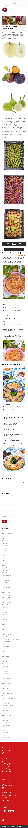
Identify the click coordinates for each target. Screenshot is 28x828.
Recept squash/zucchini (7, 705)
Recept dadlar (5, 560)
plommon (14, 406)
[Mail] (19, 1)
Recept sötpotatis (6, 713)
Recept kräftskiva (6, 609)
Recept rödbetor (6, 688)
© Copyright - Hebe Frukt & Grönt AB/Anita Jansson (11, 826)
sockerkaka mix (15, 408)
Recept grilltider (6, 580)
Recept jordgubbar (6, 599)
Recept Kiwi (5, 607)
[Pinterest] (15, 1)
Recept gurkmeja (6, 587)
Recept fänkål (5, 572)
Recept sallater (5, 690)
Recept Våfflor (5, 732)
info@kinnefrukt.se (8, 788)
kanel (13, 309)
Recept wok (5, 735)
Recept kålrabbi (5, 614)
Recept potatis (5, 663)
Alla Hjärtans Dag (6, 531)
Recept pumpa (5, 668)
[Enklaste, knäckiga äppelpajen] (14, 298)
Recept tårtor (5, 722)
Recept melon (5, 631)
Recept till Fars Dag (6, 568)
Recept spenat (5, 703)
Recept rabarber (6, 676)
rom (13, 409)
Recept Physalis (6, 659)
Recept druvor (5, 563)
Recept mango (5, 627)
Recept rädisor (5, 686)
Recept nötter (5, 646)
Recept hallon (5, 590)
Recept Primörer (6, 666)
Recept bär (4, 550)
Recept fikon (5, 570)
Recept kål (4, 612)
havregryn (14, 307)
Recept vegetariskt (6, 727)
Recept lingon (5, 617)
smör (13, 310)
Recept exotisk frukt (7, 565)
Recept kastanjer (6, 604)
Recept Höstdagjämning (8, 595)
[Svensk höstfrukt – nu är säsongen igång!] (14, 20)
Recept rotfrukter (6, 683)
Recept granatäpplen (7, 577)
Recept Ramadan (6, 678)
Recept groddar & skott (7, 585)
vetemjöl (14, 306)
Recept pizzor (5, 661)
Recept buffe (5, 548)
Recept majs (5, 624)
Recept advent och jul (7, 533)
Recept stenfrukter (6, 708)
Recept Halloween (6, 592)
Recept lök (4, 619)
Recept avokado (6, 540)
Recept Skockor (5, 695)
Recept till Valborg (6, 725)
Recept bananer (6, 543)
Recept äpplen (5, 737)
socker (13, 304)
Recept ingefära (6, 597)
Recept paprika (5, 651)
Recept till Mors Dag (7, 636)
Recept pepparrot (6, 656)
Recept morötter (6, 641)
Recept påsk (5, 671)
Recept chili (4, 555)
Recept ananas (5, 536)
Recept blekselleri (6, 545)
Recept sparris (5, 700)
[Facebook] (9, 1)
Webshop (14, 3)
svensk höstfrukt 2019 (10, 475)
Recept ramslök (5, 681)
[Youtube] (11, 1)
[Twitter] (17, 1)
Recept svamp (5, 710)
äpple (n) (14, 303)
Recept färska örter (6, 575)
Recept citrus (5, 558)
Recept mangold (6, 629)
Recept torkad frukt (6, 715)
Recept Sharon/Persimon (8, 693)
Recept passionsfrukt (7, 654)
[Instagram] (13, 1)
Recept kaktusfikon (6, 602)
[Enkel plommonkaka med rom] (14, 401)
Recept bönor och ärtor (7, 553)
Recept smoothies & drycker (9, 698)
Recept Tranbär (6, 720)
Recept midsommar (6, 634)
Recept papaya (5, 649)
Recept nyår (5, 644)
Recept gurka (5, 582)
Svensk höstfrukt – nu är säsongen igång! (10, 27)
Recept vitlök (5, 730)
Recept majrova (6, 622)
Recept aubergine (6, 538)
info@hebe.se (7, 758)
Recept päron (5, 673)
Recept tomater (6, 718)
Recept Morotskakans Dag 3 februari (10, 639)
